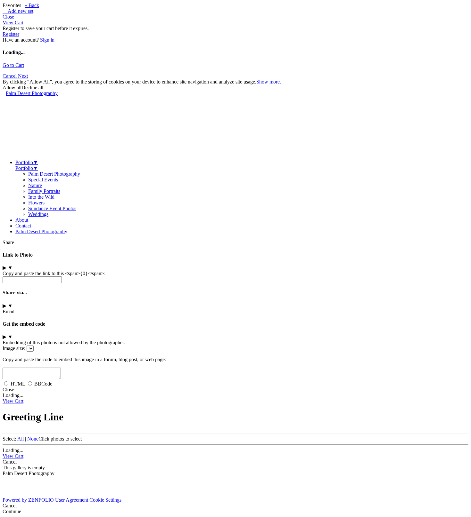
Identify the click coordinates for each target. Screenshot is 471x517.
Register (11, 34)
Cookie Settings (105, 500)
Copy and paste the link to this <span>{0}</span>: (54, 273)
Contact (23, 225)
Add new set (18, 11)
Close (8, 17)
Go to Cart (13, 65)
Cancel (10, 76)
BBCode (43, 383)
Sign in (47, 40)
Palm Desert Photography (32, 93)
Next (23, 76)
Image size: (14, 348)
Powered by (28, 500)
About (21, 220)
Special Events (43, 179)
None (32, 438)
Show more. (268, 81)
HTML (18, 383)
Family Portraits (44, 191)
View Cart (13, 22)
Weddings (38, 214)
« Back (32, 5)
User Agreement (71, 500)
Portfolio (26, 162)
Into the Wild (41, 197)
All (20, 438)
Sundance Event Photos (52, 208)
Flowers (36, 202)
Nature (35, 185)
